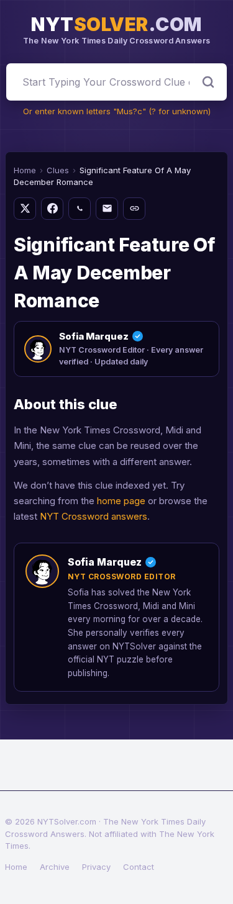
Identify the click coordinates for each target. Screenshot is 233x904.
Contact (138, 867)
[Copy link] (134, 208)
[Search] (208, 82)
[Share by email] (107, 208)
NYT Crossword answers (93, 516)
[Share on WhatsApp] (79, 208)
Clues (58, 170)
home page (121, 501)
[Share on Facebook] (52, 208)
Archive (55, 867)
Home (25, 170)
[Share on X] (25, 208)
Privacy (96, 867)
